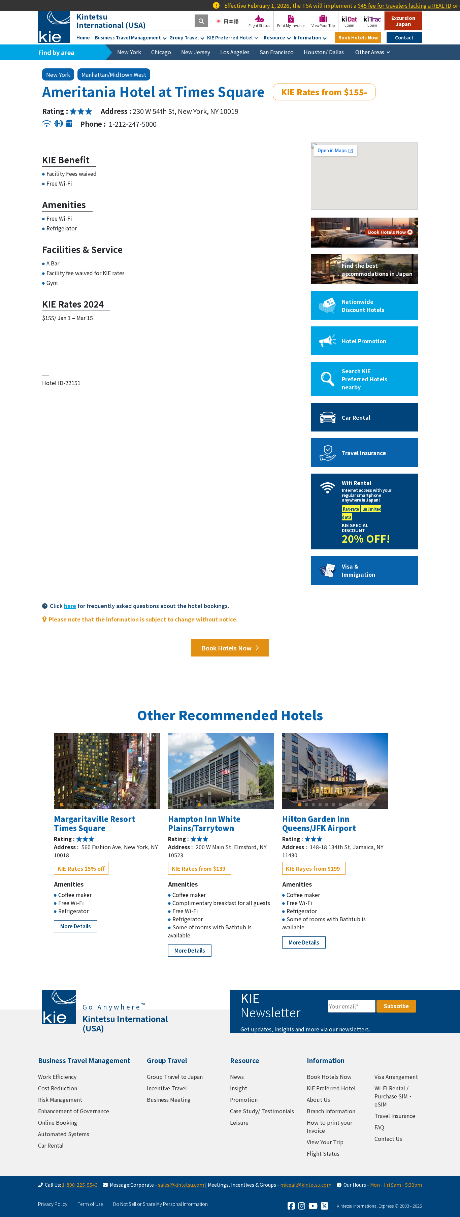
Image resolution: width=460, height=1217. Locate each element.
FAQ (379, 1127)
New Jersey (195, 52)
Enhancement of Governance (73, 1111)
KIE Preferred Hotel (230, 37)
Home (83, 37)
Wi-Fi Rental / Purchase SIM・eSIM (393, 1096)
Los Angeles (235, 52)
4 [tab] (81, 804)
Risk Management (60, 1099)
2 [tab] (68, 804)
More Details (75, 926)
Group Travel (184, 37)
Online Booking (57, 1122)
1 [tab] (61, 804)
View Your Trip (325, 1142)
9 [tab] (115, 804)
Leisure (239, 1122)
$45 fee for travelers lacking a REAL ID (381, 5)
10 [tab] (122, 804)
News (237, 1076)
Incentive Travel (167, 1088)
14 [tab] (148, 804)
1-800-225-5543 (80, 1184)
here (70, 606)
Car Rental (51, 1145)
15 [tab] (155, 804)
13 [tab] (142, 804)
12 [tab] (135, 804)
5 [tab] (88, 804)
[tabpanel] (107, 771)
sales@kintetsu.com (181, 1184)
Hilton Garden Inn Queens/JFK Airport (319, 823)
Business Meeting (169, 1099)
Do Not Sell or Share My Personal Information (160, 1203)
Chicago (161, 52)
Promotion (244, 1099)
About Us (318, 1099)
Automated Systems (63, 1134)
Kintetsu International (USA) (111, 20)
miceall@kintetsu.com (305, 1184)
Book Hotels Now (358, 37)
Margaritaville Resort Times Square (94, 823)
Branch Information (331, 1111)
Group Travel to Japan (175, 1076)
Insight (238, 1088)
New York (129, 52)
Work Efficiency (57, 1076)
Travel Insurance (394, 1116)
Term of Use (90, 1203)
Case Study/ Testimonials (262, 1111)
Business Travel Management (128, 37)
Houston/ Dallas (324, 52)
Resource (274, 37)
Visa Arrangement (396, 1076)
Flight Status (323, 1153)
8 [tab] (108, 804)
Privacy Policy (52, 1203)
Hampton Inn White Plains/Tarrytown (204, 823)
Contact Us (388, 1138)
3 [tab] (74, 804)
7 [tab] (101, 804)
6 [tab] (95, 804)
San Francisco (277, 52)
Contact (404, 37)
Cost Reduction (57, 1088)
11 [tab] (128, 804)
